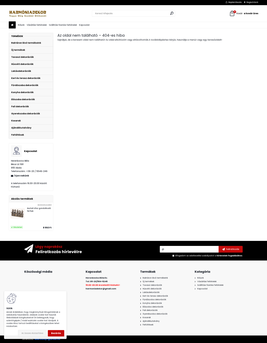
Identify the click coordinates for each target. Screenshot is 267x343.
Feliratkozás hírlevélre (58, 251)
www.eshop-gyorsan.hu (47, 339)
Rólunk (21, 24)
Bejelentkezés (235, 2)
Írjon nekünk (21, 175)
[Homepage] (12, 25)
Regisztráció (252, 2)
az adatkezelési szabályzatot (200, 255)
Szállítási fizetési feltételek (63, 24)
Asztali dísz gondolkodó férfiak (39, 209)
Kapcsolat (84, 24)
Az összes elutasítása (32, 333)
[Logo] (28, 13)
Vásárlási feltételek (37, 24)
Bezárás (56, 333)
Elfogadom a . (209, 255)
